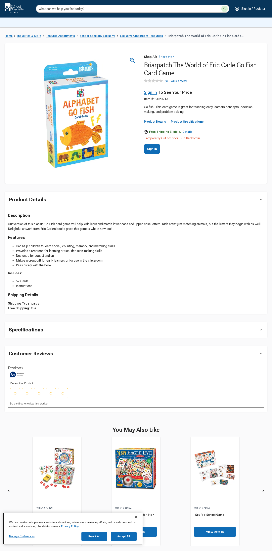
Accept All (123, 536)
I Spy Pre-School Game (209, 514)
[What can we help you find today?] (224, 9)
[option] (57, 491)
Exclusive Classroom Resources (141, 36)
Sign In (150, 92)
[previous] (9, 491)
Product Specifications (187, 121)
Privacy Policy (70, 526)
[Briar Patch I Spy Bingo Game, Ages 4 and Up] (57, 471)
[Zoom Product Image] (132, 60)
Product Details (155, 121)
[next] (263, 491)
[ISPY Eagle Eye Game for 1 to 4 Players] (136, 471)
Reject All (94, 536)
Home (9, 36)
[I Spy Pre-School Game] (215, 471)
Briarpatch (166, 57)
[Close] (136, 517)
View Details (215, 532)
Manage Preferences (21, 536)
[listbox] (136, 491)
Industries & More (29, 36)
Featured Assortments (60, 36)
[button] (250, 8)
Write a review (179, 80)
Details (188, 132)
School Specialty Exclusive (97, 36)
